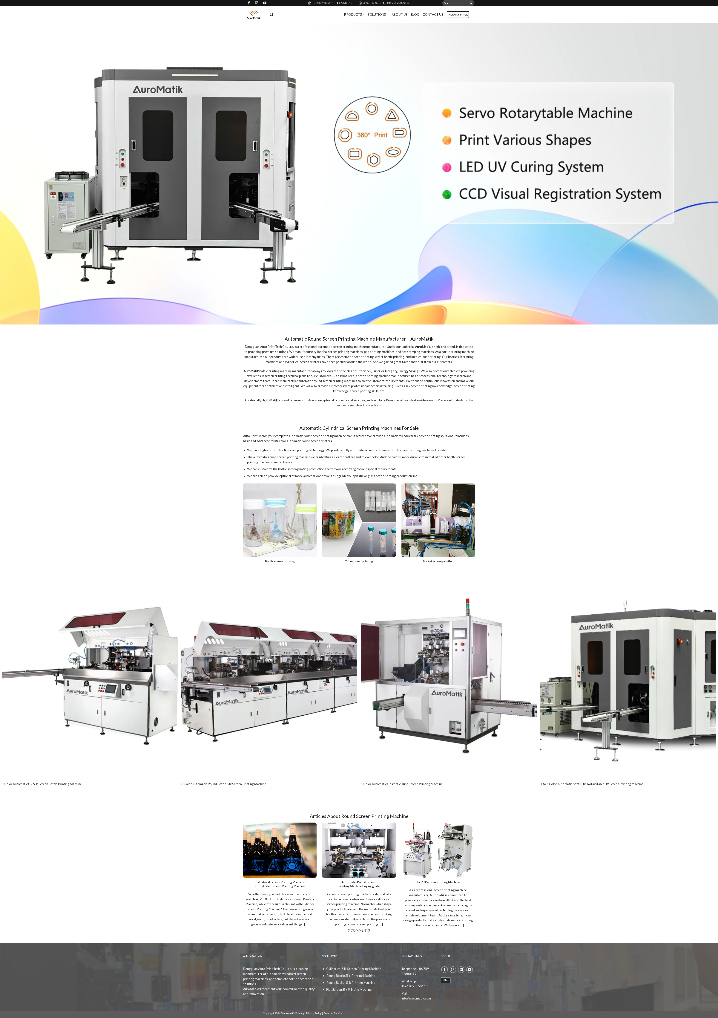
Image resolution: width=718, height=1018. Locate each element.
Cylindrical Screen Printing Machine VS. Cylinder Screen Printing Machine (279, 884)
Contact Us (433, 14)
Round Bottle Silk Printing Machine (350, 976)
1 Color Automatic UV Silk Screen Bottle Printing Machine (42, 784)
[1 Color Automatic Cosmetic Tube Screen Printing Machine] (449, 673)
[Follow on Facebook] (444, 969)
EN (445, 980)
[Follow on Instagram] (453, 969)
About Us (400, 14)
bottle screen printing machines (413, 450)
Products (353, 14)
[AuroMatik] (253, 14)
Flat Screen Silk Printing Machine (349, 989)
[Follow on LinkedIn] (461, 969)
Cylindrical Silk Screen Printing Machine (353, 969)
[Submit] (471, 3)
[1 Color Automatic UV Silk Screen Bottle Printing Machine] (90, 673)
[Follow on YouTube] (469, 969)
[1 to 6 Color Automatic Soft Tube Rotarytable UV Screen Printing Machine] (628, 673)
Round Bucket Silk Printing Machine (350, 983)
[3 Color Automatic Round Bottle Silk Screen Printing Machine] (269, 673)
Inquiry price (458, 14)
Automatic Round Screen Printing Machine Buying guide (359, 884)
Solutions (377, 14)
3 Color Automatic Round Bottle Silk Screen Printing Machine (223, 784)
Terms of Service (332, 1013)
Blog (415, 14)
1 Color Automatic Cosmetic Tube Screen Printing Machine (402, 784)
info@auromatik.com (416, 998)
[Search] (271, 14)
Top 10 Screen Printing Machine (438, 882)
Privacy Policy (313, 1013)
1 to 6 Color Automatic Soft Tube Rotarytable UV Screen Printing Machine (591, 784)
